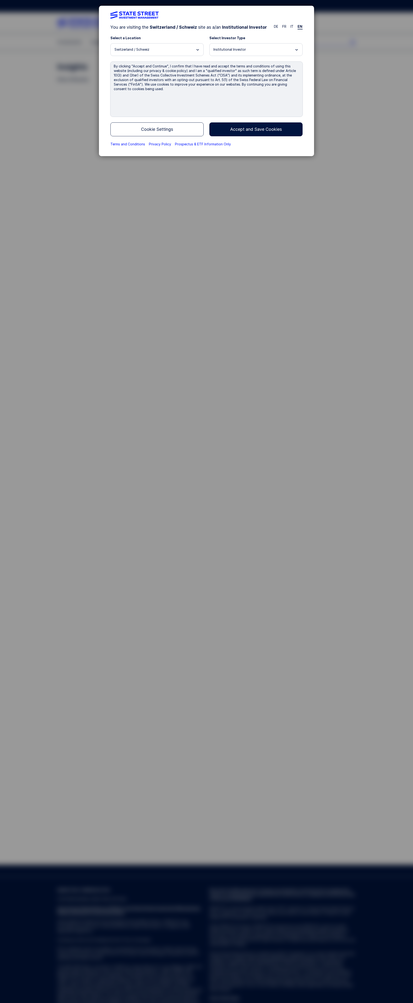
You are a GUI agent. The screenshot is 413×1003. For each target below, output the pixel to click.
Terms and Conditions (127, 144)
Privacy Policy (160, 144)
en (300, 26)
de (276, 26)
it (292, 26)
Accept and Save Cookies (256, 129)
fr (284, 26)
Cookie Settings (157, 129)
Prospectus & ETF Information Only (203, 144)
